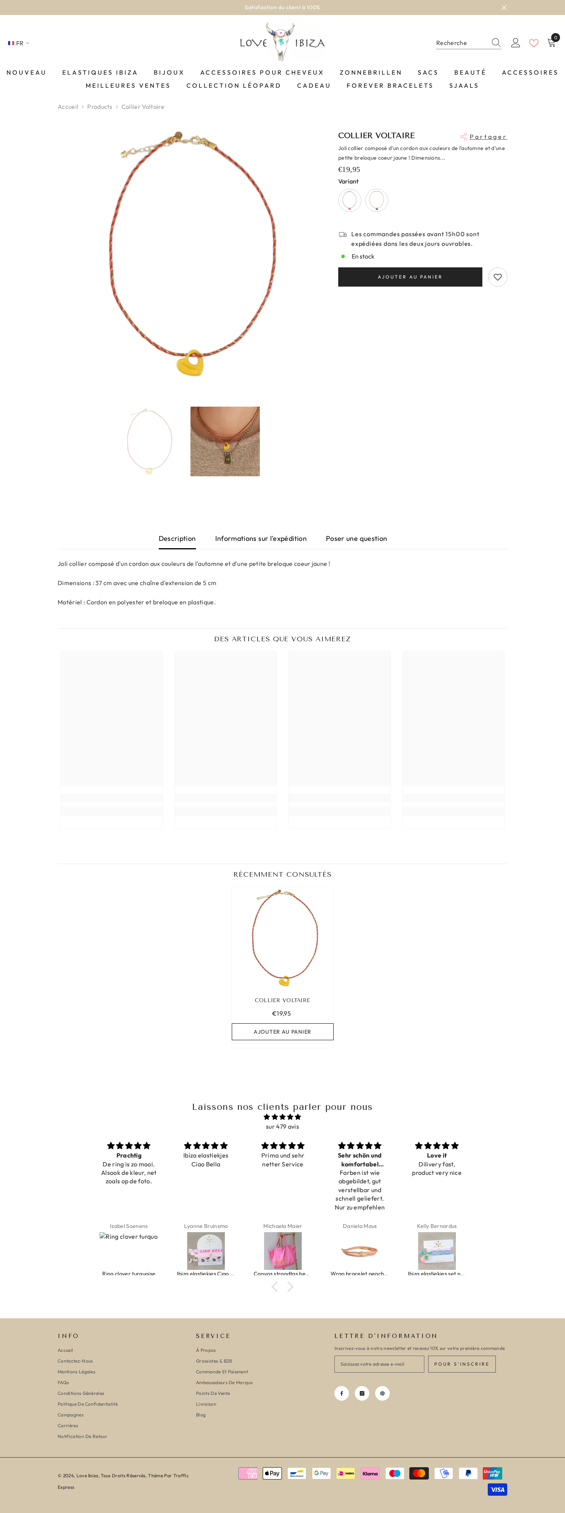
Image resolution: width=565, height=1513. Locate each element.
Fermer (504, 7)
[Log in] (515, 43)
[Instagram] (362, 1393)
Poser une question (356, 538)
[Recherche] (469, 43)
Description (177, 538)
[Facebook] (341, 1393)
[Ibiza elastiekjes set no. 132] (360, 1251)
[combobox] (461, 43)
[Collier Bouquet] (350, 200)
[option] (282, 7)
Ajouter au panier (410, 277)
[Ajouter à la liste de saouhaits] (497, 277)
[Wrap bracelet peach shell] (283, 1251)
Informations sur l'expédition (261, 538)
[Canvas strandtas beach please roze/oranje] (206, 1251)
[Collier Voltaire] (283, 938)
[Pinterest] (382, 1393)
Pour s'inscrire (462, 1364)
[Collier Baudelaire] (377, 200)
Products (100, 106)
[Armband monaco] (437, 1251)
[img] (282, 1117)
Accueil (68, 106)
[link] (112, 798)
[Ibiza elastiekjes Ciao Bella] (129, 1251)
